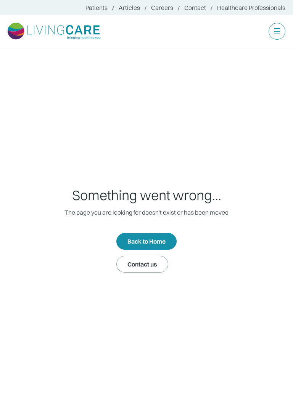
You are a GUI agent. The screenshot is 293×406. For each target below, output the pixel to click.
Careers (162, 7)
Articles (129, 7)
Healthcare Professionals (251, 7)
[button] (277, 31)
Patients (96, 7)
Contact (195, 7)
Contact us (142, 264)
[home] (54, 31)
